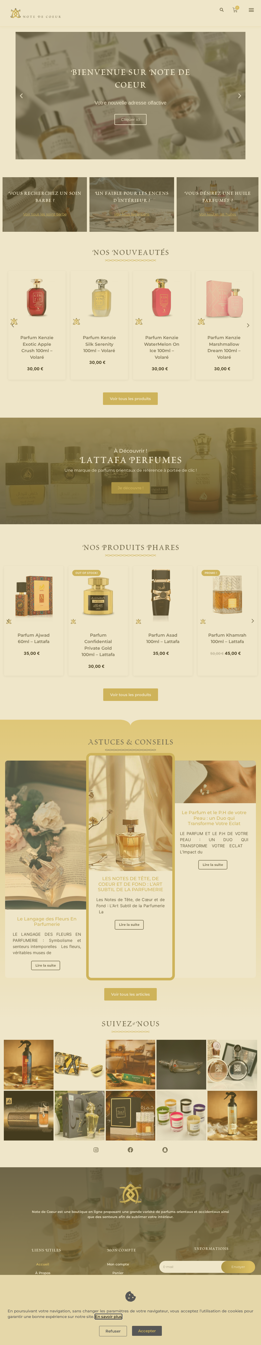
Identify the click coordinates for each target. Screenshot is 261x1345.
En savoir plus (108, 1316)
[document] (130, 672)
